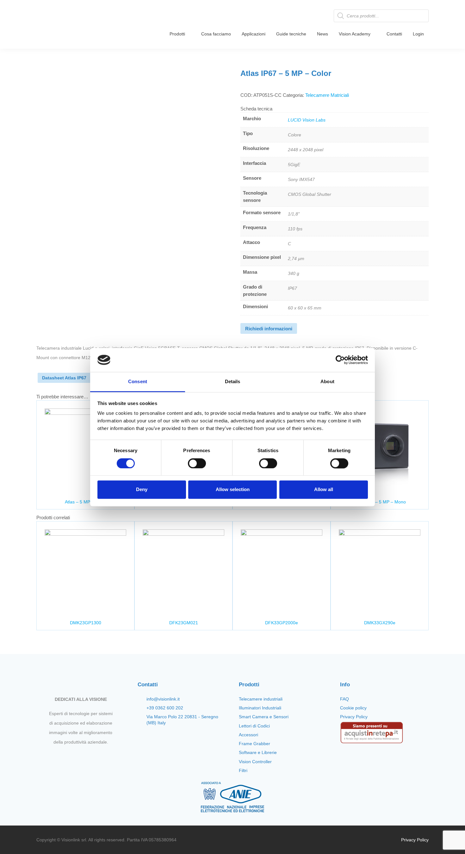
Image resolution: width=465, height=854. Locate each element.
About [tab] (327, 381)
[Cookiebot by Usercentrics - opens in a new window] (340, 360)
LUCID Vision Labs (307, 119)
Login (418, 33)
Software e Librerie (258, 752)
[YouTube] (86, 757)
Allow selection (233, 489)
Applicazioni (253, 33)
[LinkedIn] (97, 757)
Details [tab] (232, 381)
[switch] (197, 463)
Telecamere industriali (260, 698)
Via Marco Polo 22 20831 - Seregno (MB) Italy (182, 719)
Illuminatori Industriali (260, 707)
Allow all (323, 489)
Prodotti (177, 33)
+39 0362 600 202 (164, 707)
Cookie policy (353, 707)
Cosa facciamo (216, 33)
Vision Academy (354, 33)
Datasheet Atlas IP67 (64, 377)
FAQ (344, 698)
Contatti (394, 33)
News (322, 33)
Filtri (243, 770)
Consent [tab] (137, 381)
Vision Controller (255, 761)
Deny (141, 489)
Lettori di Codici (254, 725)
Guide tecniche (291, 33)
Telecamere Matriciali (327, 95)
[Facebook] (64, 757)
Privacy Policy (354, 716)
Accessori (248, 734)
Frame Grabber (254, 743)
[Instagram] (75, 757)
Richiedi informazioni (268, 328)
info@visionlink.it (163, 698)
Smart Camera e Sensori (263, 716)
